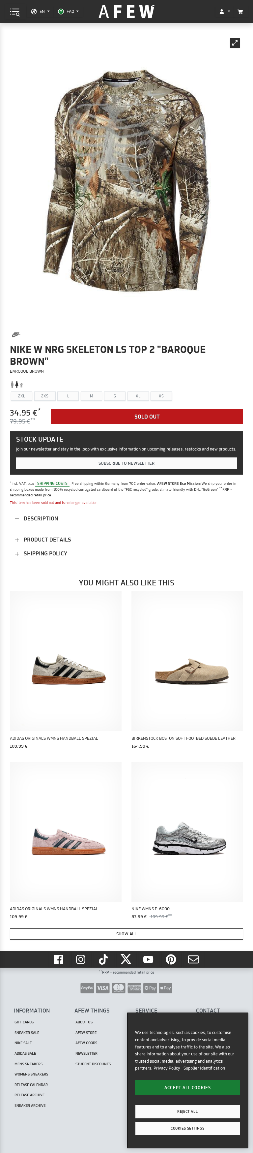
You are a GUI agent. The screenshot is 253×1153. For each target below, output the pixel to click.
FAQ (70, 11)
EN (42, 11)
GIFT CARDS (24, 1022)
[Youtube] (149, 959)
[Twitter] (126, 959)
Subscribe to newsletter (126, 463)
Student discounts (93, 1064)
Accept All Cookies (187, 1087)
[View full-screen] (235, 43)
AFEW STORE (126, 11)
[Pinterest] (172, 959)
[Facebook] (59, 959)
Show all (126, 933)
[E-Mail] (194, 959)
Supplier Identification (204, 1068)
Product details (46, 539)
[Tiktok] (104, 959)
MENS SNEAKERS (28, 1064)
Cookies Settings (187, 1128)
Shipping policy (44, 553)
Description (40, 518)
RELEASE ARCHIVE (29, 1095)
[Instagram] (82, 959)
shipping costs (52, 483)
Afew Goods (86, 1043)
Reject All (187, 1111)
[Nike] (16, 334)
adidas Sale (25, 1053)
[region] (187, 1080)
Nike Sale (23, 1043)
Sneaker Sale (26, 1032)
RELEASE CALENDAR (31, 1084)
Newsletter (86, 1053)
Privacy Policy (167, 1068)
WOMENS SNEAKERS (31, 1074)
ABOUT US (84, 1022)
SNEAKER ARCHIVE (29, 1105)
